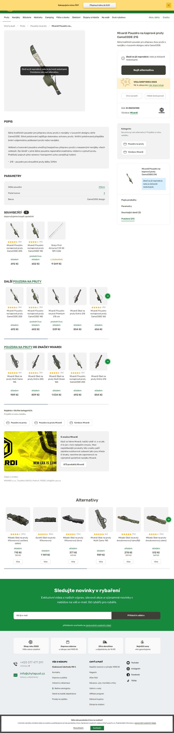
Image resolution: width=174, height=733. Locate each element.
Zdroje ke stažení (96, 704)
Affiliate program (96, 694)
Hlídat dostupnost (155, 96)
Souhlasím (97, 728)
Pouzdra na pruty (38, 26)
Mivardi (134, 112)
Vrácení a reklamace (61, 683)
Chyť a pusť (9, 26)
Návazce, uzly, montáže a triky (102, 683)
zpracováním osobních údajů (98, 625)
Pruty (22, 26)
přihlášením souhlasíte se (87, 625)
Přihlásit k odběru (136, 615)
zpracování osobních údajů (145, 723)
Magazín (93, 672)
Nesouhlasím (78, 728)
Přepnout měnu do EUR (100, 5)
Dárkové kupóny (96, 699)
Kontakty (56, 672)
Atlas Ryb (93, 678)
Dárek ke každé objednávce (64, 694)
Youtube (135, 663)
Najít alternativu (143, 70)
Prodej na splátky (59, 699)
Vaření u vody (95, 688)
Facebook (135, 675)
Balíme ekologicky (62, 688)
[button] (108, 296)
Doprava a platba (59, 678)
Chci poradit (132, 96)
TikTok (134, 681)
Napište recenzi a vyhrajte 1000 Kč (104, 667)
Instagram (135, 669)
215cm (102, 187)
